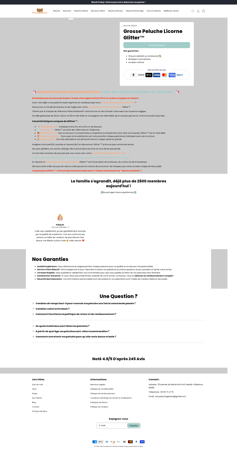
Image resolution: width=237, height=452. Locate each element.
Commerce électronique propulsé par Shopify (127, 446)
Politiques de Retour (98, 402)
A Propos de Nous (39, 411)
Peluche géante (105, 446)
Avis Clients (37, 398)
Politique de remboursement (102, 393)
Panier (34, 393)
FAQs (34, 389)
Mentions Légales (97, 384)
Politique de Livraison (99, 407)
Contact (35, 407)
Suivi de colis (37, 384)
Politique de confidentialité (101, 389)
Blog (34, 402)
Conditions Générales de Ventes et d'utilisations (111, 398)
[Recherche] (193, 11)
